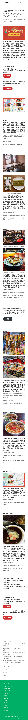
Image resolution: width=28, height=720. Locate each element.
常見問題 (6, 695)
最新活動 (19, 19)
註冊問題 (6, 698)
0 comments (10, 21)
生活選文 (5, 21)
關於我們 (5, 673)
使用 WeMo (6, 684)
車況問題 (6, 705)
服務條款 (6, 710)
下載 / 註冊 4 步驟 (8, 686)
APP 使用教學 (7, 688)
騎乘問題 (6, 703)
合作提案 (6, 707)
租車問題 (6, 700)
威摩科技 (5, 675)
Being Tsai (6, 19)
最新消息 (23, 19)
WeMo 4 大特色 (7, 691)
